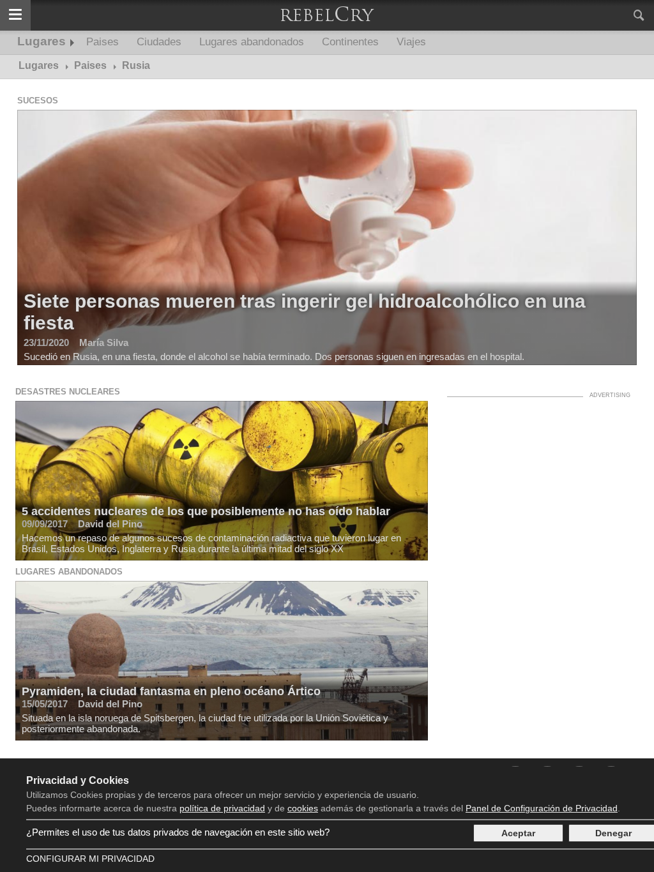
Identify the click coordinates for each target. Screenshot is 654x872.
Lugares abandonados (251, 42)
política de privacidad (222, 808)
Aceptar (518, 833)
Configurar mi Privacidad (90, 858)
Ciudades (159, 42)
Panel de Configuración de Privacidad (542, 808)
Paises (102, 42)
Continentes (350, 42)
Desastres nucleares (67, 391)
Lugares (41, 41)
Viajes (411, 42)
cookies (302, 808)
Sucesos (37, 100)
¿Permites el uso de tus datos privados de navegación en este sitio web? (178, 832)
